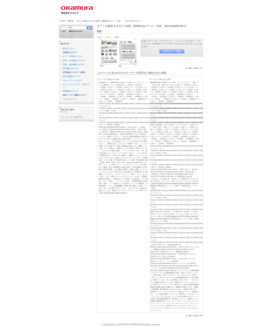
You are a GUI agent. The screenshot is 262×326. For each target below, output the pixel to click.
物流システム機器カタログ (75, 95)
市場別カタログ (70, 52)
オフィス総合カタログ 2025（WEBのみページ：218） (99, 21)
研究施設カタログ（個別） (75, 72)
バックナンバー (70, 99)
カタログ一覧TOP (66, 21)
